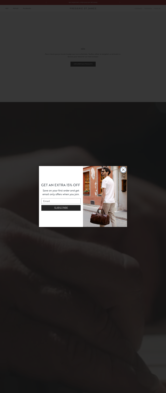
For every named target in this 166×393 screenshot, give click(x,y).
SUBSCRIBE (61, 208)
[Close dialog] (123, 170)
